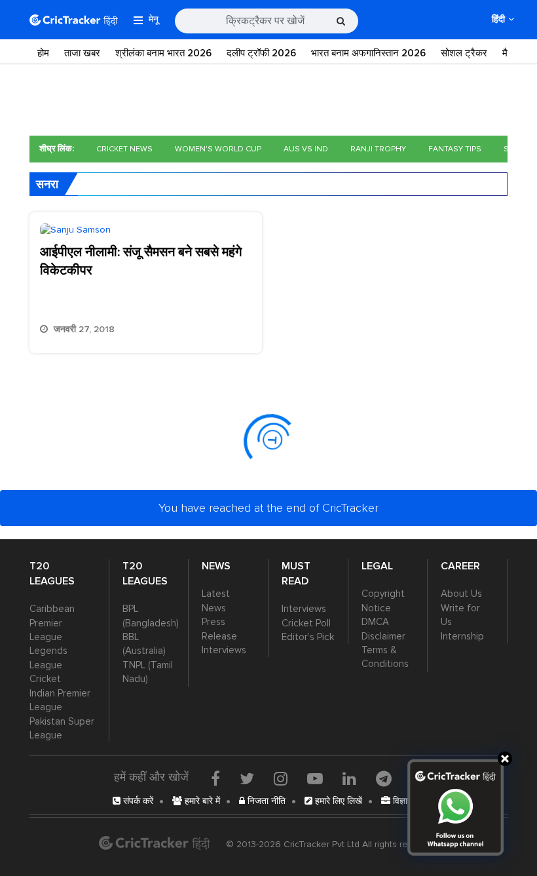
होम (43, 53)
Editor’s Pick (308, 637)
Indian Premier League (59, 700)
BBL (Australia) (144, 644)
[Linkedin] (349, 778)
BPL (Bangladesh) (149, 615)
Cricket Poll (306, 623)
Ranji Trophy (378, 149)
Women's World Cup (218, 149)
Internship (462, 636)
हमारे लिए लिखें (337, 801)
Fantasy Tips (454, 149)
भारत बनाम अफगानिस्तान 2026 (368, 53)
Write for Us (460, 615)
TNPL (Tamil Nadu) (147, 672)
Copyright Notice (383, 600)
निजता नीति (265, 801)
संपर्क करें (136, 801)
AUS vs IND (306, 149)
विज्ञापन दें (407, 801)
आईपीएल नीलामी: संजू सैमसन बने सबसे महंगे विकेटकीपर (141, 261)
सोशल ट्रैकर (464, 53)
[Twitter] (247, 778)
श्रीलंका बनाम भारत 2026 (163, 53)
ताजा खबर (82, 53)
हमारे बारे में (201, 801)
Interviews (224, 650)
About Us (461, 594)
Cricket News (124, 149)
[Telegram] (384, 778)
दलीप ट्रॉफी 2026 (261, 53)
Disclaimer (383, 636)
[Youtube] (315, 778)
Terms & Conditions (385, 657)
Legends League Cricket (48, 665)
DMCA (375, 622)
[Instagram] (280, 778)
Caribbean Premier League (52, 623)
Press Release (219, 628)
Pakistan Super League (61, 728)
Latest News (216, 600)
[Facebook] (215, 778)
